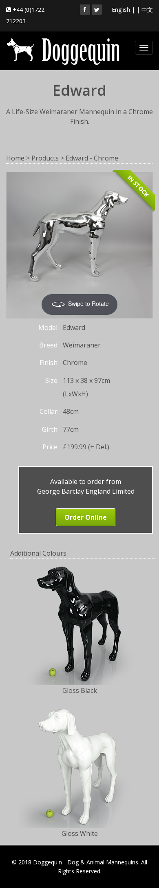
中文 (147, 9)
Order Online (85, 517)
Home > (18, 158)
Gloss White (80, 833)
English (121, 9)
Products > (47, 158)
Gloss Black (79, 690)
